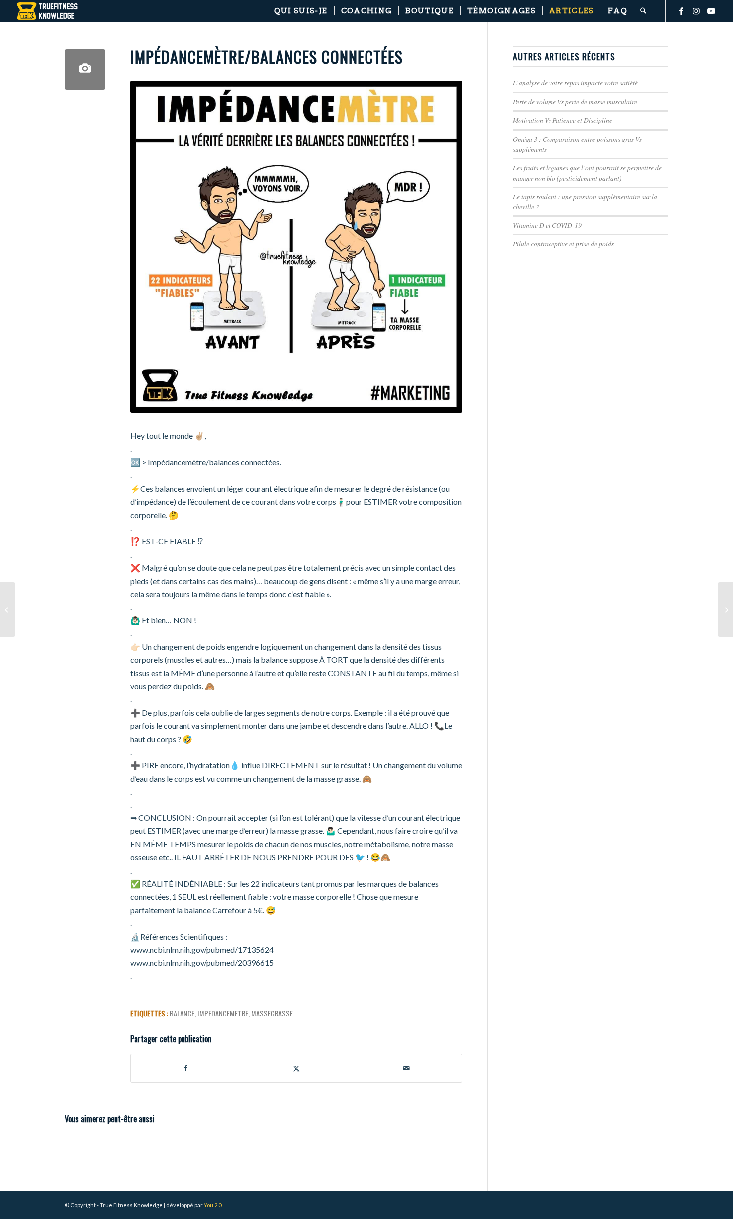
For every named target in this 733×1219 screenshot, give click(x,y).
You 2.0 (212, 1205)
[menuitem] (301, 11)
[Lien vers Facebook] (681, 10)
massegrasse (272, 1013)
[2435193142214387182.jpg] (85, 69)
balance (182, 1013)
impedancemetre (222, 1013)
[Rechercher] (643, 11)
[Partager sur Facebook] (186, 1068)
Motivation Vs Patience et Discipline (562, 120)
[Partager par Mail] (407, 1068)
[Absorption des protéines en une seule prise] (725, 609)
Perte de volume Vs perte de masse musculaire (575, 101)
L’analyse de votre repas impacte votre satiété (575, 82)
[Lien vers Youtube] (711, 10)
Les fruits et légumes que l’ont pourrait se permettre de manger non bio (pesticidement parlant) (587, 172)
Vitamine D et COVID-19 (547, 225)
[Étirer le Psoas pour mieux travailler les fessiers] (7, 609)
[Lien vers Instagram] (696, 10)
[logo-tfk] (47, 11)
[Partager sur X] (296, 1068)
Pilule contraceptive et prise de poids (563, 243)
